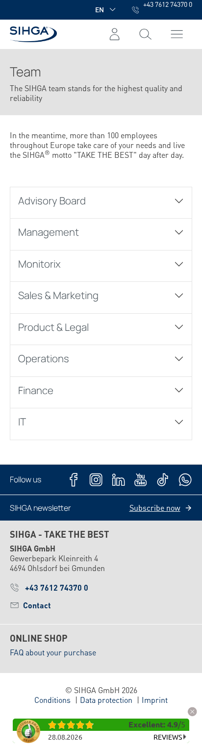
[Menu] (145, 34)
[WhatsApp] (185, 480)
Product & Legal (53, 327)
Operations (43, 358)
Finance (35, 390)
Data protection (106, 700)
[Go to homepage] (33, 34)
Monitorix (39, 264)
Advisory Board (52, 200)
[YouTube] (140, 480)
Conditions (52, 700)
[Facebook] (74, 480)
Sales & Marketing (58, 295)
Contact (37, 605)
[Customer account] (114, 34)
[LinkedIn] (118, 480)
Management (48, 232)
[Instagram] (96, 480)
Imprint (155, 700)
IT (22, 421)
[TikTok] (162, 480)
